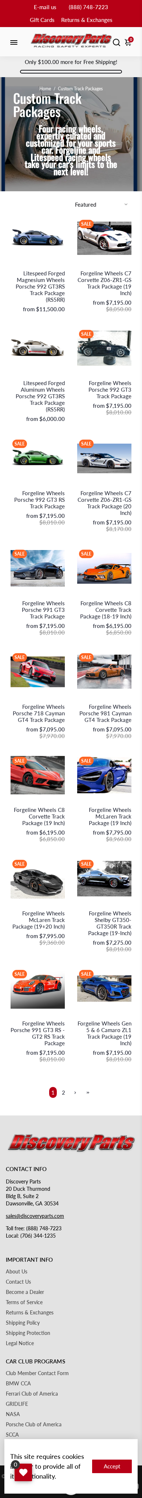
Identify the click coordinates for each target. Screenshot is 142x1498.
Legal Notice (20, 1343)
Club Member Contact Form (37, 1373)
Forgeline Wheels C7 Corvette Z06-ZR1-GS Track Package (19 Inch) (104, 283)
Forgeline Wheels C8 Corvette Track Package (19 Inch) (39, 816)
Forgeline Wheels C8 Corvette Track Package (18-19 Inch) (105, 610)
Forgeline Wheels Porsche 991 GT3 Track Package (43, 610)
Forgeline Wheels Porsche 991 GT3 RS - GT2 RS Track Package (38, 1033)
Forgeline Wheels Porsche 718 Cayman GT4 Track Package (39, 713)
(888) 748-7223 (88, 7)
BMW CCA (18, 1383)
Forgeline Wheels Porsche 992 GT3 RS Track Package (39, 499)
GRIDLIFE (17, 1404)
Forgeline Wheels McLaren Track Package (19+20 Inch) (38, 920)
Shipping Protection (28, 1333)
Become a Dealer (25, 1292)
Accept (112, 1466)
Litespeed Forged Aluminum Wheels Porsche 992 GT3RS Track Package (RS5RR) (40, 396)
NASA (13, 1414)
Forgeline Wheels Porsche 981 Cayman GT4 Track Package (105, 713)
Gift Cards (42, 19)
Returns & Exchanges (87, 19)
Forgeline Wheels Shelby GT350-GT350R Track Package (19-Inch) (109, 923)
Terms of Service (24, 1302)
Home (45, 88)
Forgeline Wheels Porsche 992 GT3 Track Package (109, 389)
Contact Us (18, 1282)
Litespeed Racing (48, 265)
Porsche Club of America (34, 1424)
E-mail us (45, 7)
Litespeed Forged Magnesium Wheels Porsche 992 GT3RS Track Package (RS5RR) (40, 286)
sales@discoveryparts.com (35, 1216)
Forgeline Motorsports (110, 265)
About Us (16, 1272)
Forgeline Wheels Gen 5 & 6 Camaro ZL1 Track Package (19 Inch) (104, 1033)
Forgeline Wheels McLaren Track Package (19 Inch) (110, 816)
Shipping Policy (23, 1323)
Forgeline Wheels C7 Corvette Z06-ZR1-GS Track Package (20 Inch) (104, 503)
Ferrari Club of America (32, 1394)
